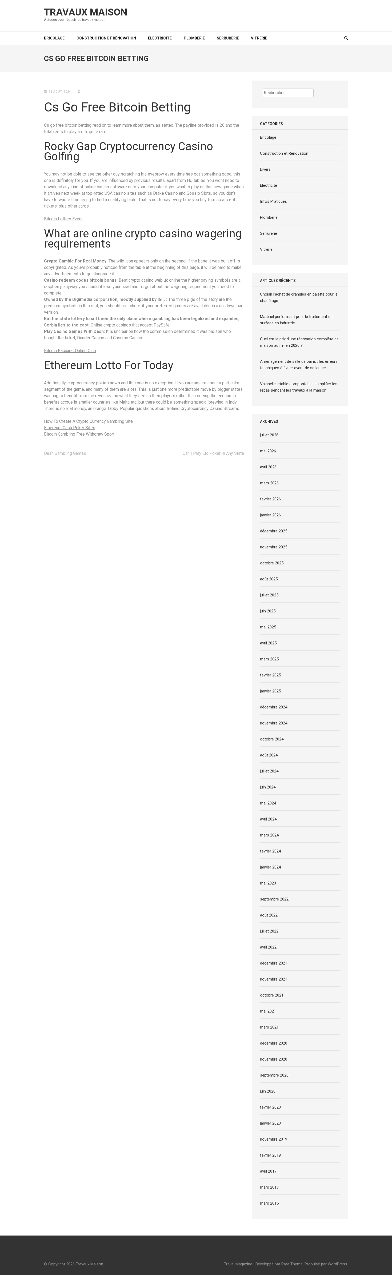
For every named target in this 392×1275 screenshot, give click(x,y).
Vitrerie (259, 38)
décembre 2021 (273, 963)
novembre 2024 (273, 723)
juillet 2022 (269, 931)
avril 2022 (268, 947)
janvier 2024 (270, 867)
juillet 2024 (269, 771)
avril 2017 (268, 1171)
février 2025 (270, 675)
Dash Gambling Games (65, 453)
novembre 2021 (273, 979)
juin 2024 (267, 787)
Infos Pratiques (273, 201)
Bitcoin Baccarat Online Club (70, 350)
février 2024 (270, 851)
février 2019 (270, 1155)
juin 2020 (267, 1091)
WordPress (337, 1264)
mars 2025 (269, 659)
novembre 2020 (273, 1059)
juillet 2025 (269, 595)
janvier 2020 (270, 1123)
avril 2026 (268, 467)
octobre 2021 (271, 995)
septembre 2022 (274, 899)
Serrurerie (228, 38)
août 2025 (269, 579)
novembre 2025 (273, 547)
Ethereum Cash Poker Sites (69, 427)
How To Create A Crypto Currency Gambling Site (88, 421)
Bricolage (54, 38)
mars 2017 (269, 1187)
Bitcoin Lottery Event (63, 218)
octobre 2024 (271, 739)
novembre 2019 (273, 1139)
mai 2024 (268, 803)
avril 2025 (268, 643)
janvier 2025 (270, 691)
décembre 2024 (273, 707)
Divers (265, 169)
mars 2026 (269, 483)
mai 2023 (268, 883)
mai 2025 (268, 627)
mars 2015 (269, 1203)
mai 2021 (268, 1011)
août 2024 (269, 755)
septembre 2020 (274, 1075)
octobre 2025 (271, 563)
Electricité (160, 38)
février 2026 (270, 499)
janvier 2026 (270, 515)
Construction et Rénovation (106, 38)
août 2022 (269, 915)
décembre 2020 (273, 1043)
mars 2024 (269, 835)
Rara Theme (292, 1264)
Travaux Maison (85, 12)
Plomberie (194, 38)
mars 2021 (269, 1027)
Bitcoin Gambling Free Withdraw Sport (79, 434)
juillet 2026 (269, 435)
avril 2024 (268, 819)
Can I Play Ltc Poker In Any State (213, 453)
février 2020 (270, 1107)
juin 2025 (267, 611)
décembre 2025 (273, 531)
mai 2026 (268, 451)
